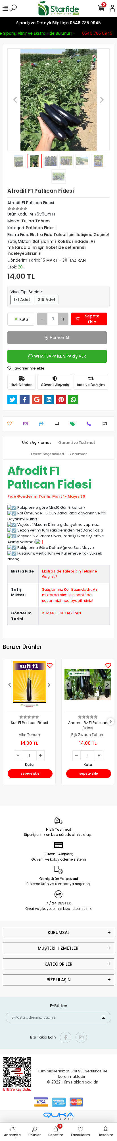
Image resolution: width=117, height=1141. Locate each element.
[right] (111, 722)
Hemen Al (59, 337)
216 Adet (46, 299)
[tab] (37, 442)
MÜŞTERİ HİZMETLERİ (59, 948)
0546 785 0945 (96, 33)
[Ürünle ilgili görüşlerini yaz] (43, 423)
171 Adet (22, 299)
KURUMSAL (59, 932)
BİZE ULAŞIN (59, 980)
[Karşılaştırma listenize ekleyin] (58, 423)
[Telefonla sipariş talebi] (90, 423)
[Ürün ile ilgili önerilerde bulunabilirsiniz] (106, 423)
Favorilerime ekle (28, 368)
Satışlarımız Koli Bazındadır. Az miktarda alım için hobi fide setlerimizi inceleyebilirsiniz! (69, 595)
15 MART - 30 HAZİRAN (61, 613)
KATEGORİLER (58, 964)
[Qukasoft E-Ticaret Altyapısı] (58, 1116)
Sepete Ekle (92, 319)
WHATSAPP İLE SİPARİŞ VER (60, 356)
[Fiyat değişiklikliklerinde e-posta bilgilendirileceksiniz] (74, 423)
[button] (15, 99)
